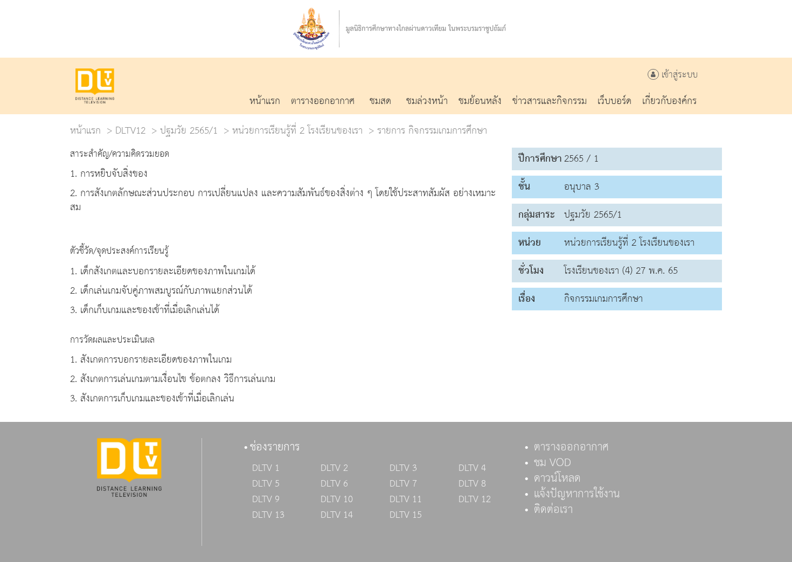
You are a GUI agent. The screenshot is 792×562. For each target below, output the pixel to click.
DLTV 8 (472, 484)
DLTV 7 (403, 484)
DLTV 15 (406, 515)
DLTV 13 (268, 515)
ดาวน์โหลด (557, 478)
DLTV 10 (337, 499)
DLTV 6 (334, 484)
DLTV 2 (334, 468)
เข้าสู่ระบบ (678, 75)
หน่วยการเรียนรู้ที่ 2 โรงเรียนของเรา (297, 130)
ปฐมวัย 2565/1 (189, 130)
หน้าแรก (85, 130)
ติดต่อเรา (553, 510)
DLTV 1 (266, 468)
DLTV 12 (474, 499)
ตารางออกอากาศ (571, 447)
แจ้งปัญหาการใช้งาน (577, 494)
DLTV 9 (266, 499)
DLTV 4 (472, 468)
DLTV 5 (266, 484)
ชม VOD (552, 463)
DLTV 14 (337, 515)
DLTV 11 (406, 499)
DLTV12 (130, 130)
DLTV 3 (403, 468)
